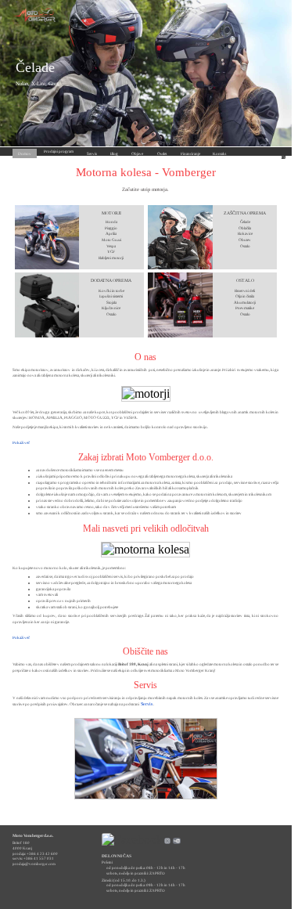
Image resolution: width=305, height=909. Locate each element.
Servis (146, 704)
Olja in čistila (244, 296)
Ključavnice (111, 307)
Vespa (111, 245)
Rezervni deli (245, 290)
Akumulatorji (245, 302)
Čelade (35, 67)
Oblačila (245, 227)
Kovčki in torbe (111, 290)
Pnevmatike (244, 307)
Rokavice (245, 233)
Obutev (245, 239)
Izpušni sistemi (111, 296)
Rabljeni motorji (111, 257)
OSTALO (245, 280)
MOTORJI (111, 213)
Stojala (111, 302)
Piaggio (111, 227)
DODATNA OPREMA (111, 280)
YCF (111, 251)
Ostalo (245, 245)
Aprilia (111, 233)
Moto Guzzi (111, 239)
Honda (111, 221)
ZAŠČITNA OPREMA (245, 213)
